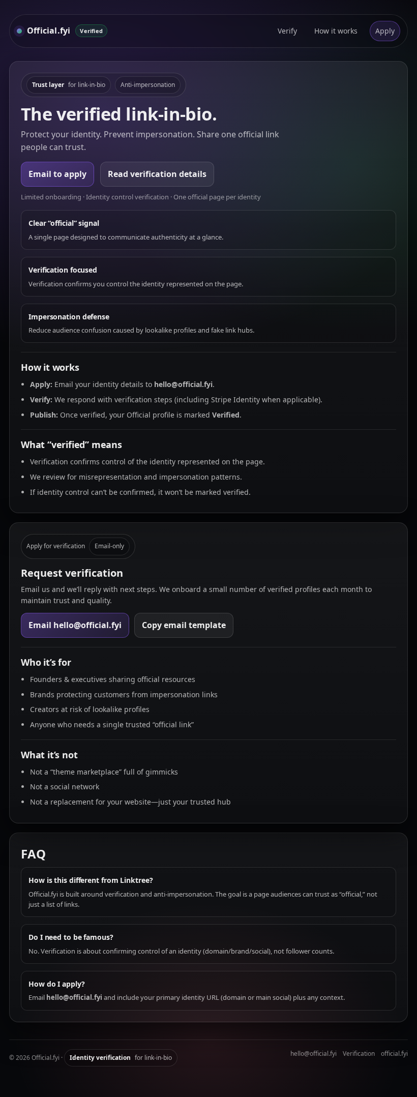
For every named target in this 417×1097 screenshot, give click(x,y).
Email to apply (57, 174)
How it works (336, 31)
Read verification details (157, 174)
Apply (385, 31)
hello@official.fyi (313, 1053)
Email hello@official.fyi (75, 625)
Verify (287, 31)
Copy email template (184, 625)
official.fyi (394, 1053)
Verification (359, 1053)
